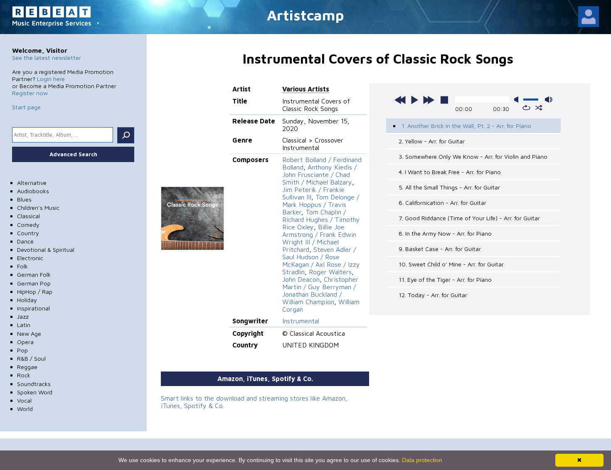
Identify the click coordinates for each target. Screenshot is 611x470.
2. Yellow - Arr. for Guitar (432, 141)
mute (518, 99)
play (414, 99)
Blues (24, 199)
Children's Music (38, 207)
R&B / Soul (31, 358)
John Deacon (301, 279)
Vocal (24, 400)
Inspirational (33, 308)
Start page (26, 107)
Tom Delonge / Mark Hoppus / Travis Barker (320, 204)
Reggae (27, 366)
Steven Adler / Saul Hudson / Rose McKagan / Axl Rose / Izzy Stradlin (321, 261)
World (25, 408)
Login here (51, 78)
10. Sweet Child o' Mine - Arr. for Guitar (451, 264)
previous (400, 100)
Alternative (32, 182)
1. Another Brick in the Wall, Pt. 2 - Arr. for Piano (466, 125)
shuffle (539, 107)
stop (444, 100)
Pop (22, 350)
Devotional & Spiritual (45, 249)
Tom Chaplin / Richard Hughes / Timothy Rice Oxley (321, 219)
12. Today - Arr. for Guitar (433, 294)
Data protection (422, 460)
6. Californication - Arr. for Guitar (442, 202)
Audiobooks (33, 190)
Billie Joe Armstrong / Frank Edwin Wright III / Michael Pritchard (319, 238)
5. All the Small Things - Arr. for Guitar (449, 187)
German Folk (34, 274)
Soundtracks (34, 383)
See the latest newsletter (46, 57)
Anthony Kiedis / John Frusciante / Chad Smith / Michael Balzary (319, 174)
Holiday (27, 299)
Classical (28, 215)
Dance (25, 241)
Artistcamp (305, 14)
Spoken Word (34, 392)
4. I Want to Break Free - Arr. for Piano (450, 171)
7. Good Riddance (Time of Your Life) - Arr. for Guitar (469, 217)
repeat (526, 107)
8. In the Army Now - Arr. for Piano (445, 233)
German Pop (34, 283)
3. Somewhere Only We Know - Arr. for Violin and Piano (473, 156)
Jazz (23, 316)
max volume (548, 99)
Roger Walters (330, 272)
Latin (23, 324)
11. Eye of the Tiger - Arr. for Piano (445, 279)
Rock (23, 375)
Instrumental (300, 321)
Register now (30, 92)
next (428, 100)
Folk (22, 266)
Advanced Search (73, 154)
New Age (29, 333)
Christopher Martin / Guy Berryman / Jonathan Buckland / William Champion (320, 290)
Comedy (28, 224)
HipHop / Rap (34, 291)
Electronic (30, 257)
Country (28, 232)
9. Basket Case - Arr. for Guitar (440, 248)
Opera (25, 341)
